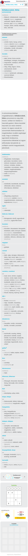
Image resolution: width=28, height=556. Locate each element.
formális (4, 54)
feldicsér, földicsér (8, 214)
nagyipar (5, 242)
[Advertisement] (14, 95)
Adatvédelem (17, 554)
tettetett (4, 37)
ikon (3, 358)
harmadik (5, 460)
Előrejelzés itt (20, 518)
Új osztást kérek (14, 525)
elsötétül (5, 179)
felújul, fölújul (6, 397)
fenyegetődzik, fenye (8, 450)
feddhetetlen (6, 154)
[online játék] (16, 478)
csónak (4, 250)
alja (4, 296)
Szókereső (17, 475)
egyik (4, 206)
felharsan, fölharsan (8, 376)
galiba (4, 348)
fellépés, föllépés (7, 421)
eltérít (4, 435)
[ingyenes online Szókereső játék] (8, 476)
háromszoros (6, 368)
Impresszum (10, 554)
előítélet (4, 191)
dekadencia (5, 319)
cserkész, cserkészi (8, 271)
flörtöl (4, 329)
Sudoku (14, 485)
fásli (3, 388)
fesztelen (5, 224)
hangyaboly (6, 407)
